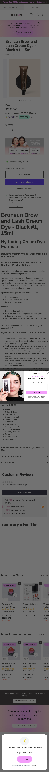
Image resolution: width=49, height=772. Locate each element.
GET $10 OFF (37, 392)
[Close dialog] (47, 372)
